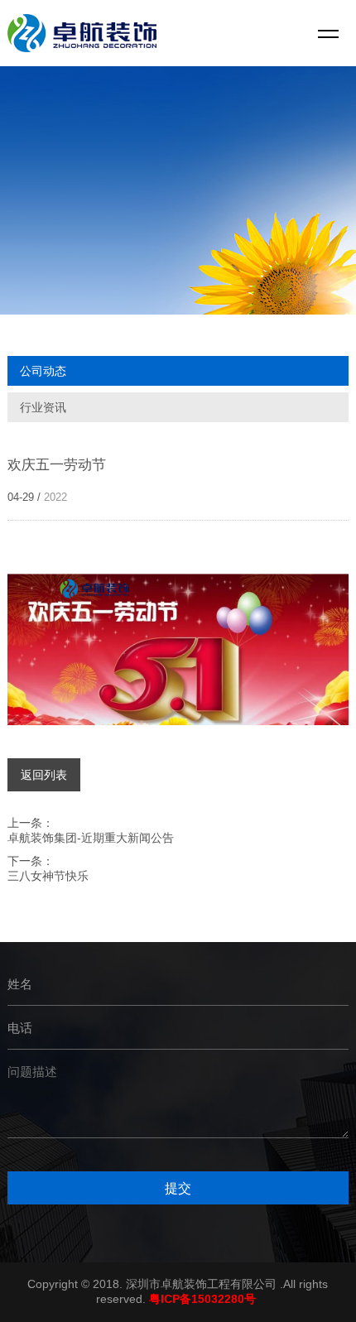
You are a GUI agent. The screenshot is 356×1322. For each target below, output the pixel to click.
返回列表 (44, 774)
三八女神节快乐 (48, 875)
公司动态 (43, 370)
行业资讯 (43, 407)
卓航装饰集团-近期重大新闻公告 (90, 837)
